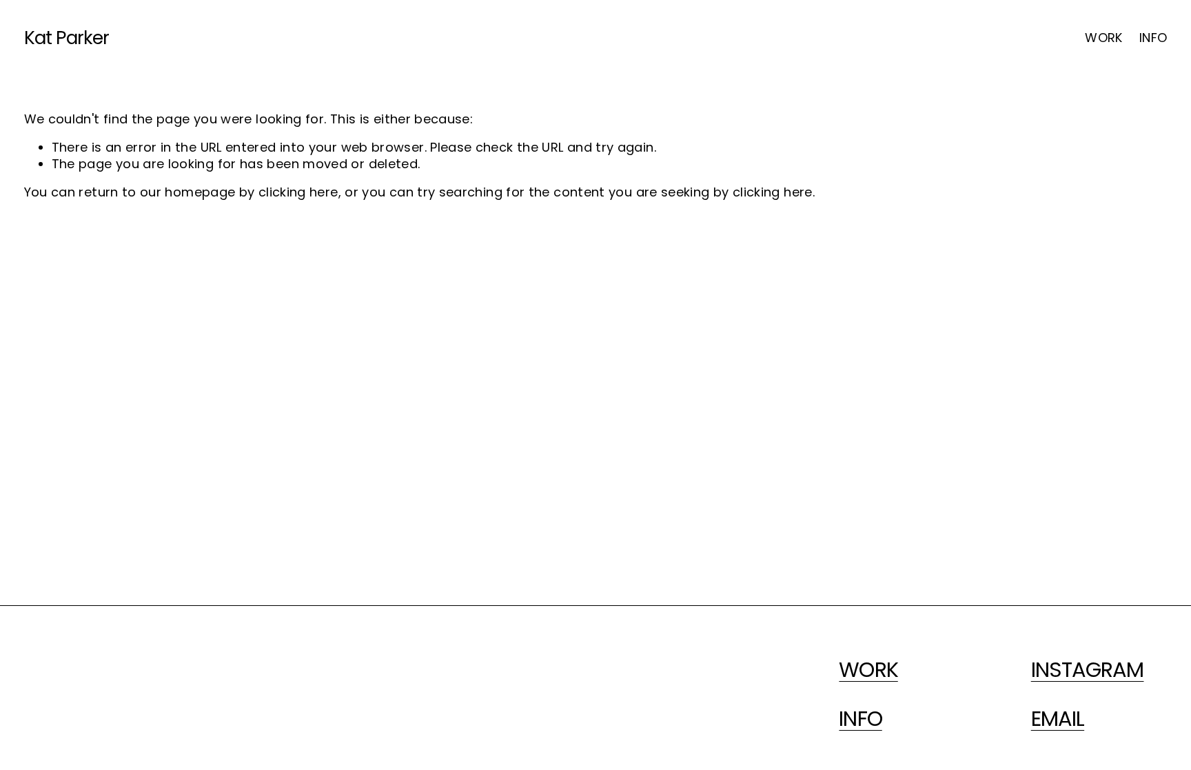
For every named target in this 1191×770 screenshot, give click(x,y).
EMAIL (1057, 719)
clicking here (298, 192)
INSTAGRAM (1087, 670)
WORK (1103, 37)
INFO (1153, 37)
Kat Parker (67, 37)
